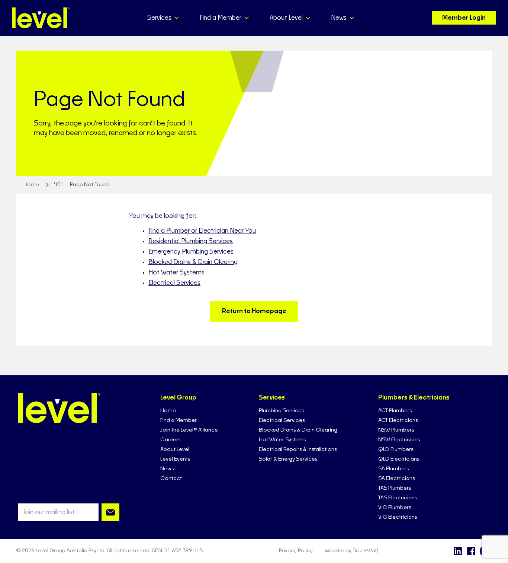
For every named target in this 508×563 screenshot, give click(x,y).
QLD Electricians (398, 459)
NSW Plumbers (396, 430)
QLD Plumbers (395, 449)
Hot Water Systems (176, 273)
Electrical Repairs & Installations (298, 449)
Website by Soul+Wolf (351, 550)
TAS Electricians (397, 497)
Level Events (175, 459)
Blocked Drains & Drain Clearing (193, 262)
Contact (171, 478)
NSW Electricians (399, 439)
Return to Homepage (254, 311)
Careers (170, 439)
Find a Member (178, 420)
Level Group (178, 398)
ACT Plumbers (395, 410)
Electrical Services (174, 283)
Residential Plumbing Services (190, 241)
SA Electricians (396, 478)
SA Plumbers (393, 468)
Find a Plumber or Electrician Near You (202, 231)
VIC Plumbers (394, 507)
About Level (174, 449)
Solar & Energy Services (288, 459)
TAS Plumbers (394, 488)
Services (272, 398)
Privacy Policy (296, 550)
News (167, 468)
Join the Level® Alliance (189, 430)
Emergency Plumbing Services (191, 252)
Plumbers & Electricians (413, 398)
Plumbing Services (281, 410)
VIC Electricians (397, 517)
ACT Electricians (398, 420)
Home (168, 410)
